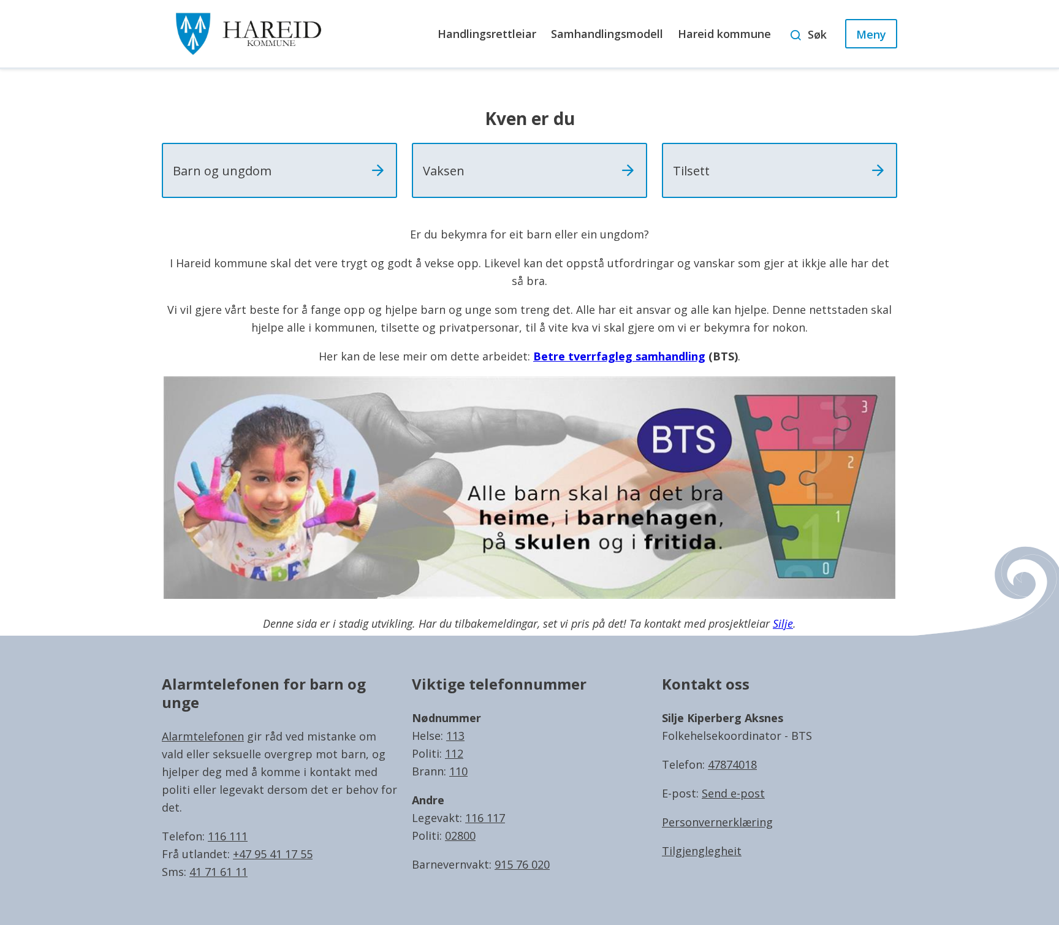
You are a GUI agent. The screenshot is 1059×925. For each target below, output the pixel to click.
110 (458, 771)
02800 (460, 835)
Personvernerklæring (717, 822)
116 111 (228, 836)
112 (454, 753)
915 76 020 (522, 864)
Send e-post (733, 793)
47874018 (732, 764)
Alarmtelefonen (203, 736)
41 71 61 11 (218, 871)
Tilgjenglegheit (702, 850)
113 (455, 735)
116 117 (485, 817)
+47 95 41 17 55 (273, 854)
